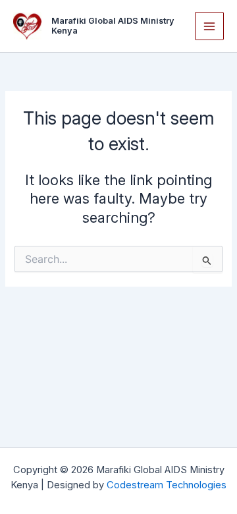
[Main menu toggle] (209, 26)
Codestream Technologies (166, 485)
